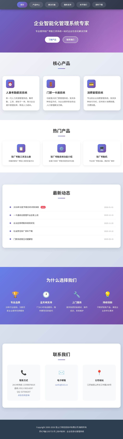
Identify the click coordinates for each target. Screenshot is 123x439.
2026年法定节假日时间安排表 (29, 207)
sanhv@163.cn (61, 384)
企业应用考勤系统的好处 (24, 223)
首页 (22, 4)
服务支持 (67, 4)
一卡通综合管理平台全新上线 (25, 215)
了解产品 (52, 39)
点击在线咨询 (23, 395)
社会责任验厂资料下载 (23, 231)
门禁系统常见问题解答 (23, 239)
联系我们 (70, 39)
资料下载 (99, 4)
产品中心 (36, 4)
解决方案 (51, 4)
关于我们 (83, 4)
